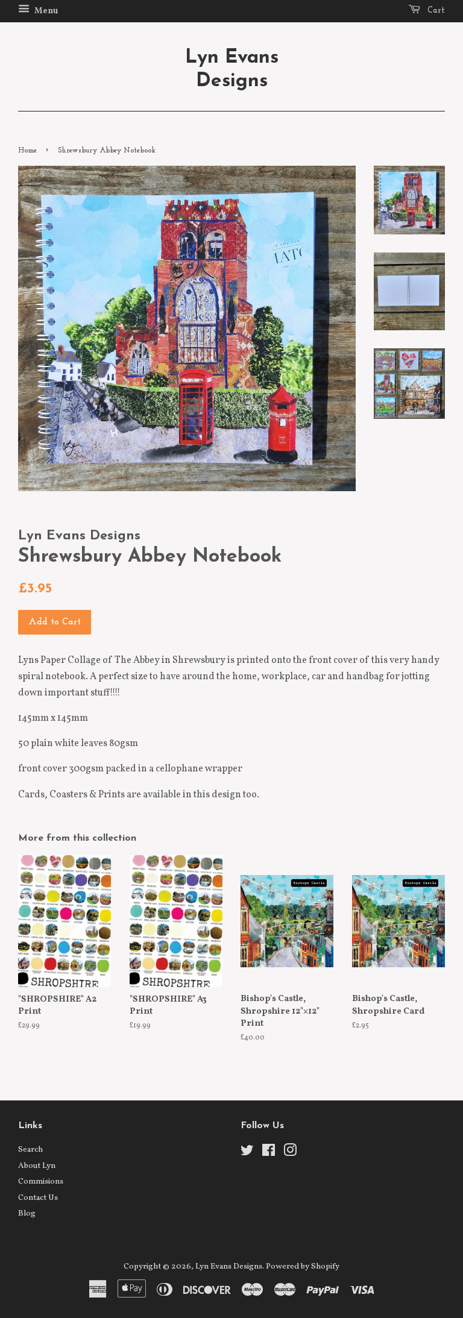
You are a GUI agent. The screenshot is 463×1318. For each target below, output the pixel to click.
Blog (27, 1213)
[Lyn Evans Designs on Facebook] (269, 1153)
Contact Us (38, 1197)
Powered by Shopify (302, 1266)
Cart (435, 10)
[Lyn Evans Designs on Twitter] (247, 1153)
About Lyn (36, 1166)
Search (30, 1149)
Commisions (40, 1181)
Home (27, 150)
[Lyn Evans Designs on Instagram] (290, 1153)
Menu (45, 11)
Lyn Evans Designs (232, 69)
